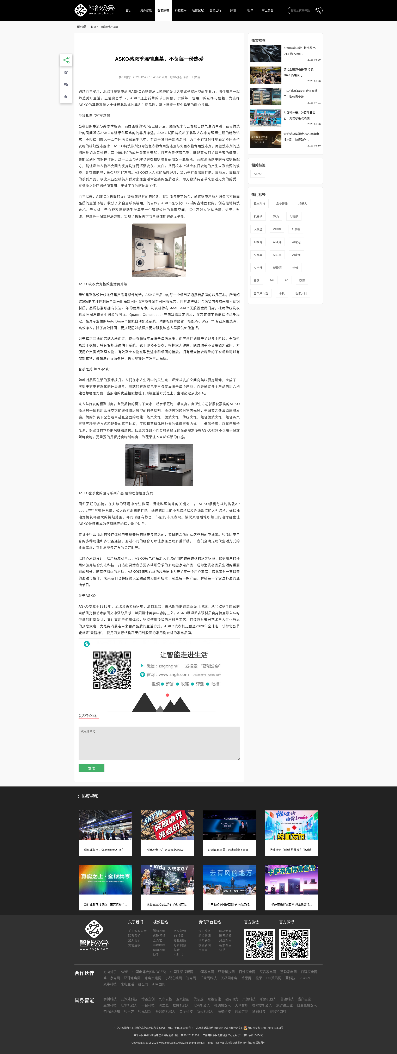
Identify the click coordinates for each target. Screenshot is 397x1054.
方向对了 (110, 972)
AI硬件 (277, 242)
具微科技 (249, 999)
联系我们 (134, 935)
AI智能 (294, 216)
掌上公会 (267, 10)
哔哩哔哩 (159, 945)
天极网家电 (229, 978)
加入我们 (134, 940)
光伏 (295, 267)
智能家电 (163, 10)
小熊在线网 (173, 978)
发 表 (91, 768)
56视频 (179, 935)
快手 (156, 954)
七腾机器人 (202, 1005)
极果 (259, 978)
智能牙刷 (301, 293)
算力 (276, 216)
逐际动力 (231, 999)
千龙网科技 (208, 978)
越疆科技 (110, 1005)
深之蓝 (164, 1005)
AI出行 (258, 267)
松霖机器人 (181, 1005)
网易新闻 (225, 931)
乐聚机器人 (268, 999)
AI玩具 (277, 255)
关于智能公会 (137, 931)
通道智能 (241, 1011)
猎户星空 (304, 999)
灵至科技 (186, 1011)
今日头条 (204, 931)
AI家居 (258, 255)
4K (286, 280)
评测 (233, 10)
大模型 (258, 229)
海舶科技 (224, 1011)
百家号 (203, 950)
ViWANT (305, 978)
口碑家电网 (309, 972)
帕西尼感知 (111, 1011)
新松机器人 (205, 1011)
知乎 (222, 950)
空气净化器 (261, 293)
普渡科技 (287, 999)
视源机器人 (222, 1005)
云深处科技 (129, 999)
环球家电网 (132, 978)
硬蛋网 (143, 984)
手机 (282, 293)
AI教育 (258, 242)
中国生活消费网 (181, 972)
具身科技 (259, 203)
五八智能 (182, 999)
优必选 (198, 999)
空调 (302, 280)
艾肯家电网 (267, 972)
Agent (277, 228)
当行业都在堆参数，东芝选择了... (105, 904)
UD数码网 (273, 978)
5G (272, 280)
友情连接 (134, 945)
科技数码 (181, 10)
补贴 (256, 280)
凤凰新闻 (225, 940)
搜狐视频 (180, 940)
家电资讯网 (153, 978)
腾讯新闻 (225, 935)
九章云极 (165, 999)
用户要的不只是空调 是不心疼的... (229, 904)
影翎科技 (258, 1011)
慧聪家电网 (288, 972)
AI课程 (296, 229)
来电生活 (127, 984)
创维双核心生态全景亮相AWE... (167, 850)
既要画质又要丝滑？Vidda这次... (167, 904)
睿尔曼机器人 (262, 1005)
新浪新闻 (204, 935)
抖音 (177, 950)
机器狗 (258, 216)
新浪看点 (225, 945)
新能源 (277, 267)
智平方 (129, 1011)
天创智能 (241, 1005)
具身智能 (146, 10)
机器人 (302, 203)
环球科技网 (226, 972)
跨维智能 (214, 999)
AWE (124, 972)
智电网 (191, 978)
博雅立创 (148, 999)
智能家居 (198, 10)
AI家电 (296, 242)
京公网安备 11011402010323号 (265, 1028)
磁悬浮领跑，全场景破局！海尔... (105, 850)
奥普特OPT (278, 1011)
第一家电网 (111, 978)
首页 (129, 10)
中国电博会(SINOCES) (149, 972)
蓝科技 (290, 978)
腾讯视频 (159, 931)
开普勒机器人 (165, 1011)
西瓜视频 (180, 931)
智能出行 (215, 10)
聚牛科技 (110, 984)
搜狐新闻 (204, 945)
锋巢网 (246, 978)
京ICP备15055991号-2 (180, 1028)
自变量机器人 (307, 1005)
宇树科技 (110, 999)
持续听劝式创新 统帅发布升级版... (291, 850)
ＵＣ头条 (204, 940)
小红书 (178, 954)
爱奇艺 (157, 940)
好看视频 (180, 945)
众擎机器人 (129, 1005)
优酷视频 (159, 935)
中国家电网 (205, 972)
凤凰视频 (159, 950)
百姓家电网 (247, 972)
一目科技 (148, 1005)
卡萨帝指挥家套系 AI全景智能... (291, 904)
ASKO (258, 173)
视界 (250, 10)
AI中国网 (158, 984)
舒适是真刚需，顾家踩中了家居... (229, 850)
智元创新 (144, 1011)
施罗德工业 (284, 1005)
